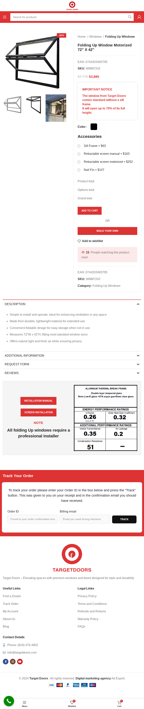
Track (124, 519)
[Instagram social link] (13, 661)
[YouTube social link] (20, 661)
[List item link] (34, 596)
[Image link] (72, 557)
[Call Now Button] (9, 701)
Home (82, 36)
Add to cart (89, 210)
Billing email (68, 511)
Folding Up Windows (120, 36)
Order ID (13, 511)
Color (82, 126)
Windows (95, 36)
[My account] (139, 17)
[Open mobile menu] (4, 17)
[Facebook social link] (5, 661)
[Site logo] (72, 5)
